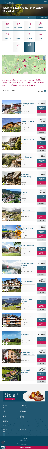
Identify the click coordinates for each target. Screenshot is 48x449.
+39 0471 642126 (23, 379)
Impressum (22, 432)
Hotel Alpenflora (24, 210)
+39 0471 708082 (23, 148)
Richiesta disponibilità (24, 407)
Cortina (4, 411)
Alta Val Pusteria (5, 407)
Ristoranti (21, 410)
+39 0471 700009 (23, 290)
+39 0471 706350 (23, 324)
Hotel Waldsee (23, 335)
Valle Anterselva (5, 421)
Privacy (21, 430)
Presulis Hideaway (25, 157)
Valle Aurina (5, 422)
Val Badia (4, 415)
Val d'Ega (4, 416)
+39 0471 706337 (23, 362)
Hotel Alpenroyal (24, 317)
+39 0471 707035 (23, 253)
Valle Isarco (5, 425)
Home (3, 17)
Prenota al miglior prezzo (41, 108)
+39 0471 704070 (23, 200)
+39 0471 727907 (23, 129)
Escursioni (22, 416)
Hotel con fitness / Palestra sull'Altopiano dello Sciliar (25, 17)
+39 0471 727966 (23, 308)
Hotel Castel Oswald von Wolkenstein (25, 229)
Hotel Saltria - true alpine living (25, 300)
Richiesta (26, 447)
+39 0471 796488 (23, 273)
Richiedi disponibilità (41, 112)
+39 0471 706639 (23, 237)
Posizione (21, 412)
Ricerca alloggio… (43, 17)
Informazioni (41, 114)
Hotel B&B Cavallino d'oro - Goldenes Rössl (26, 353)
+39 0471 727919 (23, 113)
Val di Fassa (5, 417)
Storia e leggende (23, 411)
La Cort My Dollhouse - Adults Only (26, 264)
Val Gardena (5, 420)
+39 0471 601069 (23, 164)
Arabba (4, 410)
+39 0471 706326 (23, 218)
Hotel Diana (22, 192)
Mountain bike (22, 417)
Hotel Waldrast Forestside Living (24, 176)
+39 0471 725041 (23, 342)
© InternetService (22, 443)
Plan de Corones (5, 412)
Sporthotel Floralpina (26, 121)
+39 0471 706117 (23, 184)
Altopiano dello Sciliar (10, 17)
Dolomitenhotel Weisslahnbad (24, 371)
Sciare (21, 415)
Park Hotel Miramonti (26, 246)
